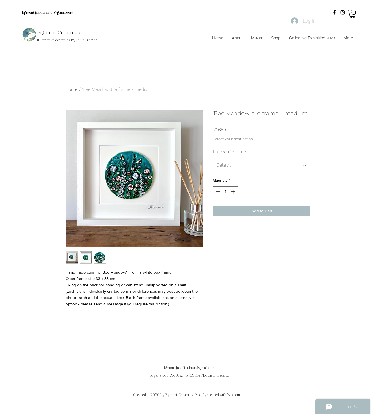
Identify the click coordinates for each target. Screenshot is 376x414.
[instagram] (342, 12)
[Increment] (234, 192)
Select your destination (233, 139)
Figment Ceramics (58, 32)
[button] (352, 14)
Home (72, 89)
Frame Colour (229, 152)
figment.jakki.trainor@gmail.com (47, 13)
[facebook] (334, 12)
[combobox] (261, 165)
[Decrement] (217, 192)
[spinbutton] (225, 192)
